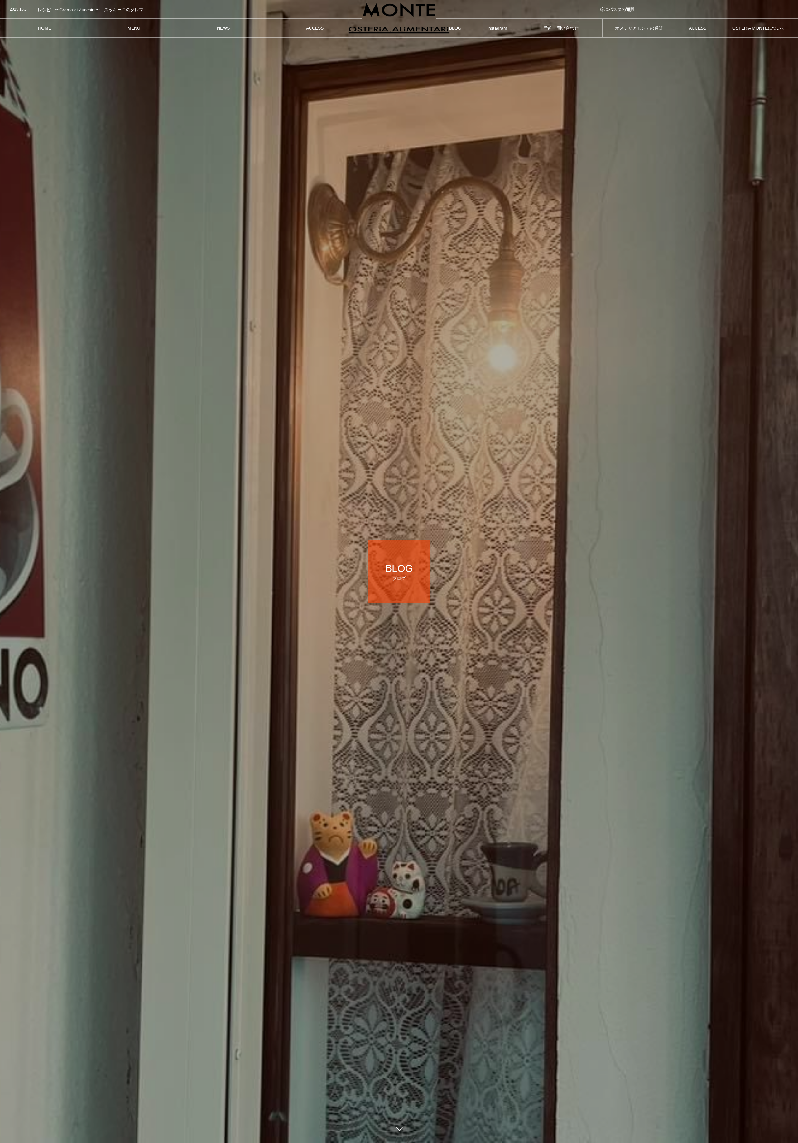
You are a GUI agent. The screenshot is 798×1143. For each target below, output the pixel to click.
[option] (181, 9)
